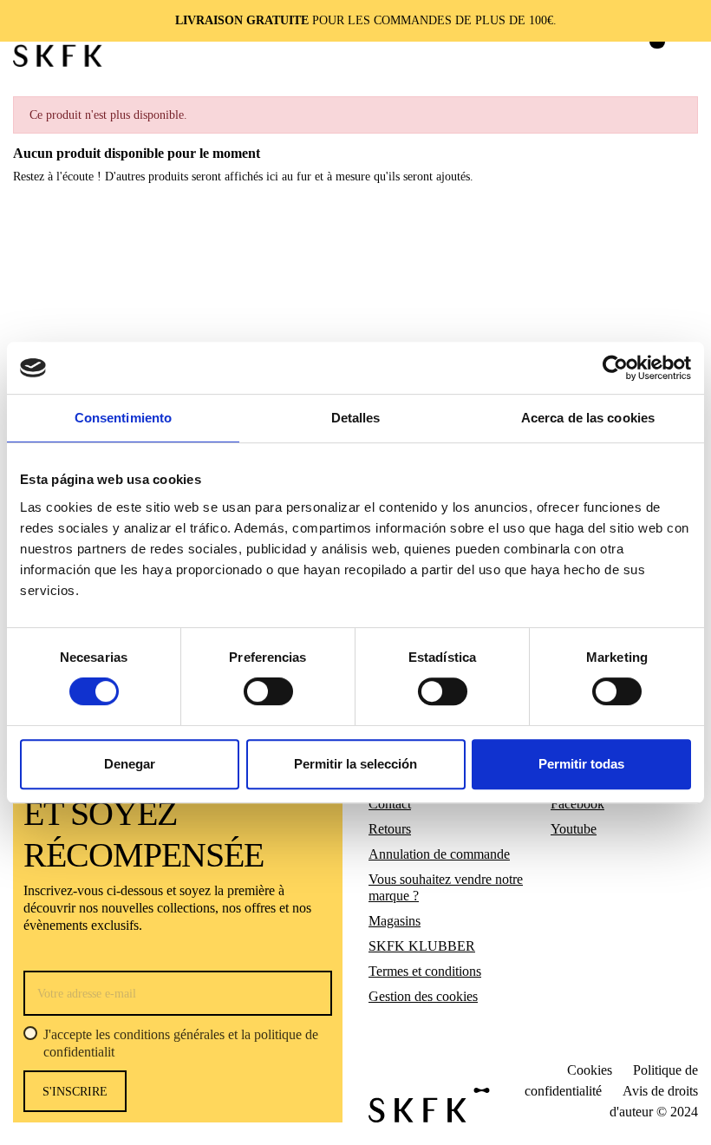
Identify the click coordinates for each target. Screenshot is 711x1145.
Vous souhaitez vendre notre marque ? (446, 888)
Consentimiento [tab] (123, 417)
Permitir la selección (355, 763)
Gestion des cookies (423, 996)
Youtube (574, 828)
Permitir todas (581, 763)
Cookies (589, 1070)
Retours (390, 828)
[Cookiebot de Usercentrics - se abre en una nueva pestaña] (615, 368)
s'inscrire (75, 1091)
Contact (390, 803)
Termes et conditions (425, 971)
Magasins (395, 920)
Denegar (129, 763)
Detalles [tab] (356, 417)
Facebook (577, 803)
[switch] (268, 691)
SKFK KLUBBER (422, 946)
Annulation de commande (439, 854)
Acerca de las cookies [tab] (588, 417)
